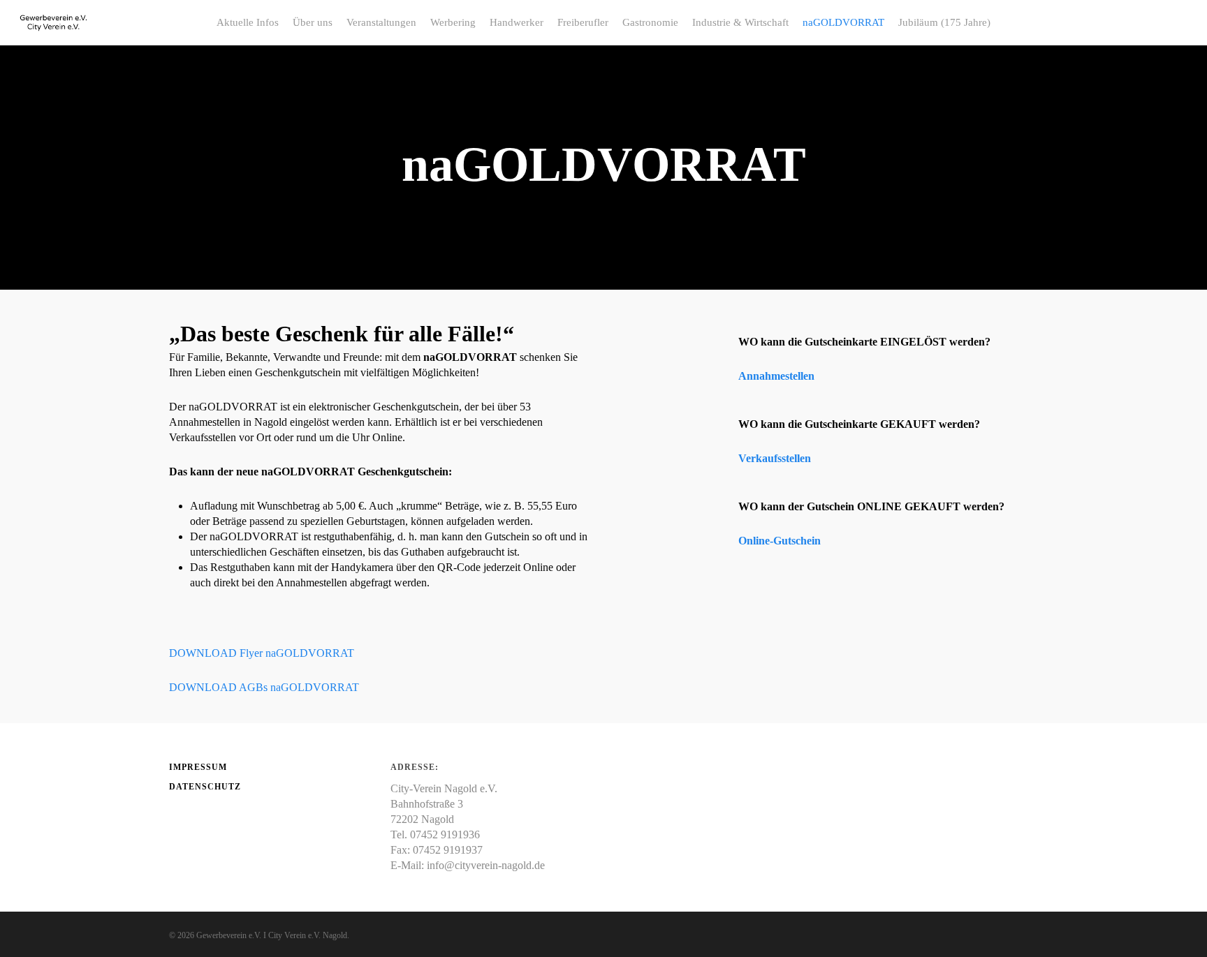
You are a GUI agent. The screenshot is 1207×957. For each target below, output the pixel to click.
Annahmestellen (776, 376)
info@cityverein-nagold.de (486, 865)
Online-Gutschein (779, 541)
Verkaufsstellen (774, 458)
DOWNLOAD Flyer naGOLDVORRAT (261, 653)
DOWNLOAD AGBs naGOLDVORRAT (264, 687)
